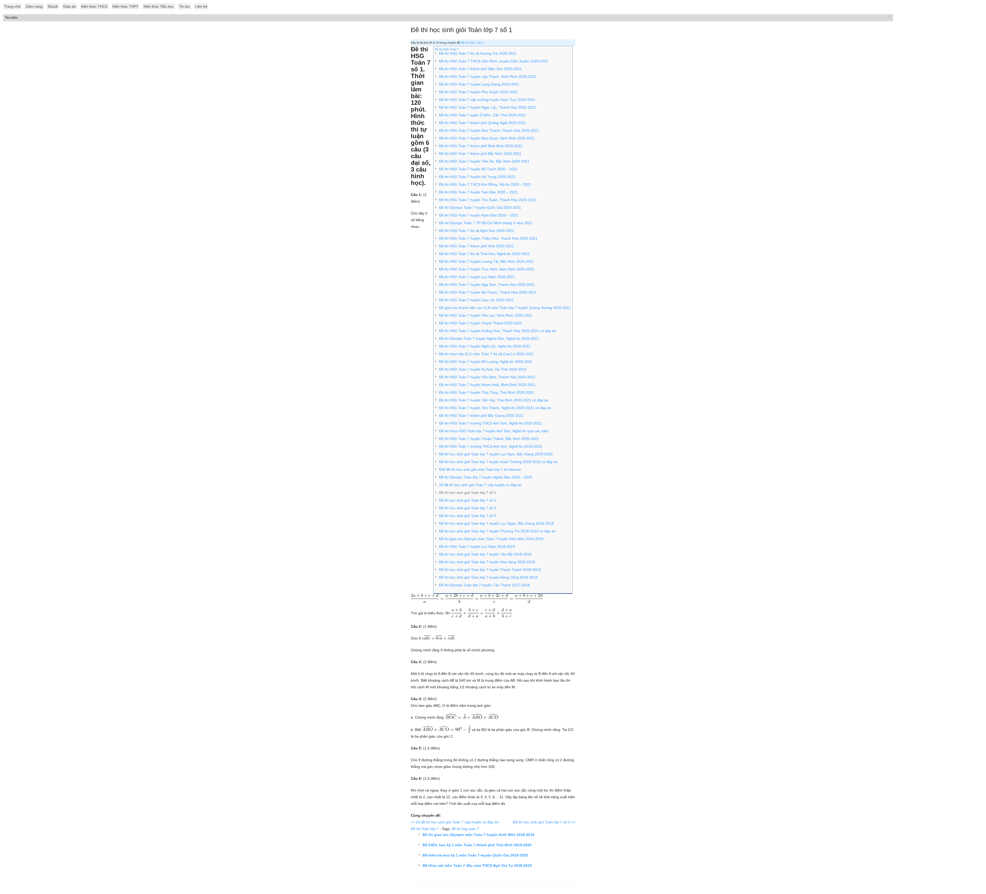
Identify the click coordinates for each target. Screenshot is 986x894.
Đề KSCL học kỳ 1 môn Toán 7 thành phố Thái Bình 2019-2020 (477, 845)
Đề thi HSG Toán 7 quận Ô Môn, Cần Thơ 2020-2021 (482, 115)
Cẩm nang (34, 6)
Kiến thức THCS (94, 6)
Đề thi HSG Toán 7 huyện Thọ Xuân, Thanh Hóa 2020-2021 (487, 200)
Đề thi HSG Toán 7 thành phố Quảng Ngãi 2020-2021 (482, 123)
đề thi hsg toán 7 (465, 829)
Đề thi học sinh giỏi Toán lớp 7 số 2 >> (544, 822)
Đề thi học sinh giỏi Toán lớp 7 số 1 (461, 29)
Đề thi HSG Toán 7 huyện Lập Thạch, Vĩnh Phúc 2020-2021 (487, 76)
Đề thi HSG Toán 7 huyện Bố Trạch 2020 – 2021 (478, 169)
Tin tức (184, 6)
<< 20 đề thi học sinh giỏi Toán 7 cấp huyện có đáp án (455, 822)
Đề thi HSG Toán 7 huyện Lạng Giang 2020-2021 (479, 84)
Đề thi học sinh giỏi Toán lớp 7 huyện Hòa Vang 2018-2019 (487, 562)
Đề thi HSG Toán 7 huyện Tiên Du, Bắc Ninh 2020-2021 (484, 161)
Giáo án (69, 6)
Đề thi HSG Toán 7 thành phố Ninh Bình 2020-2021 (481, 146)
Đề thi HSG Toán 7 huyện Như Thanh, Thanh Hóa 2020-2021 (489, 130)
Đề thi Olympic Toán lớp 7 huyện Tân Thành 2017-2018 (484, 585)
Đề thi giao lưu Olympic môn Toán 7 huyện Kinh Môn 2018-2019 (478, 835)
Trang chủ (12, 6)
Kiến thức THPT (125, 6)
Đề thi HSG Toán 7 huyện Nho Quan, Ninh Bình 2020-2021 (487, 138)
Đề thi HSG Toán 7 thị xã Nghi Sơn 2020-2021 (476, 231)
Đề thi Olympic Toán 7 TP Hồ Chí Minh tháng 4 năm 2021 (486, 223)
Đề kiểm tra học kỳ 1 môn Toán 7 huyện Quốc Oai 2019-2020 (475, 855)
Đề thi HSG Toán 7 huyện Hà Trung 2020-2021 (477, 177)
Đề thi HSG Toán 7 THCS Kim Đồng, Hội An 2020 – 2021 (485, 184)
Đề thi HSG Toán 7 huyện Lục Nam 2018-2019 (477, 546)
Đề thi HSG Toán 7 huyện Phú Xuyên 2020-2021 (478, 92)
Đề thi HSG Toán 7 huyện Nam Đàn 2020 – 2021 (478, 215)
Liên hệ (201, 6)
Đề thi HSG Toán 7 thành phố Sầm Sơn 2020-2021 (480, 69)
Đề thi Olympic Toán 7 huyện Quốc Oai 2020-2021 (480, 207)
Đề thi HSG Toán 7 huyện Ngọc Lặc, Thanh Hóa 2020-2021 (487, 107)
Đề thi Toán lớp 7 (425, 829)
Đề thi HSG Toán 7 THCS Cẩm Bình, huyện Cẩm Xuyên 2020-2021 (493, 61)
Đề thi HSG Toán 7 (472, 42)
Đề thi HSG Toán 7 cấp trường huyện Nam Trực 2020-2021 (487, 100)
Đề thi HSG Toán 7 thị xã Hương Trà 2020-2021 (478, 53)
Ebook (53, 6)
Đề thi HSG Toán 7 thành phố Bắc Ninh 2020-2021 (480, 154)
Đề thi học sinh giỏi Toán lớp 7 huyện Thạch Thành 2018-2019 (490, 570)
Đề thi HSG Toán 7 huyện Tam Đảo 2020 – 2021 (478, 192)
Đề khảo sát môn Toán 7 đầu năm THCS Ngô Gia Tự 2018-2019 (477, 865)
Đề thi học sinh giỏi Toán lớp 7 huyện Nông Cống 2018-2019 (488, 577)
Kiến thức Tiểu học (159, 6)
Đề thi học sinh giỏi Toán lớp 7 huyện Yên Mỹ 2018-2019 (485, 554)
